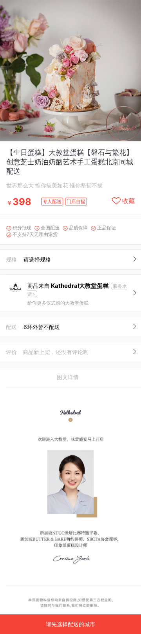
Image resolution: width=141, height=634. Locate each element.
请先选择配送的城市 (70, 624)
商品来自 (67, 285)
